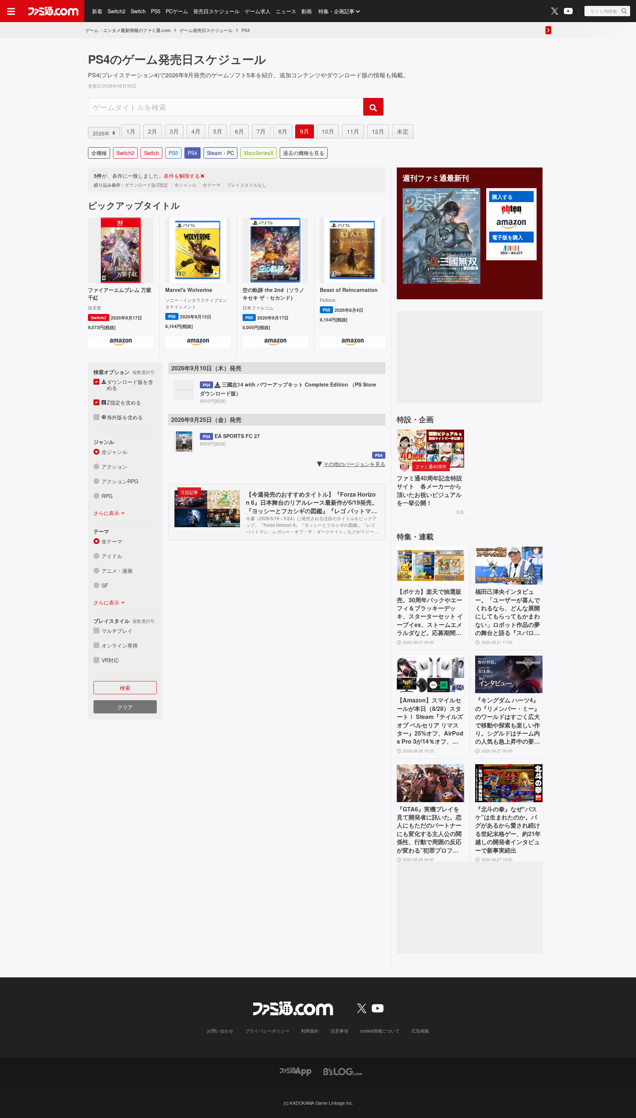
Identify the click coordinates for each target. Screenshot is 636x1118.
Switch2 (116, 11)
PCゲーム (177, 11)
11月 (353, 131)
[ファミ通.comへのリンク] (53, 11)
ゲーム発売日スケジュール (206, 30)
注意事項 (339, 1030)
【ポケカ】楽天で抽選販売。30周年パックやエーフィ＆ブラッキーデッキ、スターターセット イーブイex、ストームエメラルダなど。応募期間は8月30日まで (430, 612)
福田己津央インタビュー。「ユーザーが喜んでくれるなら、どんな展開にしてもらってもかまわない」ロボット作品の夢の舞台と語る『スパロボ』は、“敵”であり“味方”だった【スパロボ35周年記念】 (507, 612)
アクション (114, 466)
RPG (107, 496)
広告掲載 (420, 1030)
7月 (261, 131)
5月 (217, 131)
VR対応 (110, 660)
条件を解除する (182, 175)
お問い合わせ (220, 1030)
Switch (138, 11)
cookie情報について (380, 1030)
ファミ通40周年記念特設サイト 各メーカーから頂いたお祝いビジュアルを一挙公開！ (429, 490)
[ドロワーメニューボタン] (11, 11)
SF (105, 585)
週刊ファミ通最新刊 (436, 177)
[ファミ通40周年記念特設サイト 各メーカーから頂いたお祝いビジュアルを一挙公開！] (430, 449)
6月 (239, 131)
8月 (282, 131)
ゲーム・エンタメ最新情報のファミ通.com (128, 30)
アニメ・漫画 (117, 571)
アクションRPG (120, 481)
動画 (306, 11)
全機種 (99, 152)
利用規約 (310, 1030)
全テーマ (112, 541)
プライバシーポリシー (267, 1030)
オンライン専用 (120, 645)
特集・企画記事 (336, 11)
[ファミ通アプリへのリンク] (295, 1070)
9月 (304, 131)
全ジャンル (114, 452)
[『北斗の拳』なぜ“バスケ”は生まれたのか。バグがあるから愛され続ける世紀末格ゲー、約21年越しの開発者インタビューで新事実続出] (509, 783)
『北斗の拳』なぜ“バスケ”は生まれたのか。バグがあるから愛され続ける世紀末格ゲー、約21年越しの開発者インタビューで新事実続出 (508, 829)
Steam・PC (220, 152)
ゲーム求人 (258, 11)
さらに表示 (106, 512)
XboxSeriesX (258, 152)
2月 (152, 131)
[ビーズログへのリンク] (343, 1070)
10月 (328, 131)
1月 (130, 131)
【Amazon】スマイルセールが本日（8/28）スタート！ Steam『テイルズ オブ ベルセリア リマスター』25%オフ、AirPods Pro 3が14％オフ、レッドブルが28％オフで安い (430, 720)
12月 (378, 131)
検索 (125, 687)
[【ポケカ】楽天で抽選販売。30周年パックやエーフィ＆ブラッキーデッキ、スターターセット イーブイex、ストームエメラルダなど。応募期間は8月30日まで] (430, 566)
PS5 (155, 11)
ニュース (286, 11)
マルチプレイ (117, 631)
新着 (97, 11)
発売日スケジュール (216, 11)
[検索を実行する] (373, 107)
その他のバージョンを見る (354, 464)
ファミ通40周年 (431, 466)
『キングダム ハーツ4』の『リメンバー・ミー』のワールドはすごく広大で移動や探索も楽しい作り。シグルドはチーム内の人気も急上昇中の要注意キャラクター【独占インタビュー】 (507, 720)
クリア (125, 706)
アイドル (112, 556)
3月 (174, 131)
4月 (196, 131)
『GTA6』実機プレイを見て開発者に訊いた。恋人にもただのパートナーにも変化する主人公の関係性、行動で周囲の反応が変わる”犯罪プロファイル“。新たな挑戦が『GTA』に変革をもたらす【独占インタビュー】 (430, 829)
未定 (403, 131)
